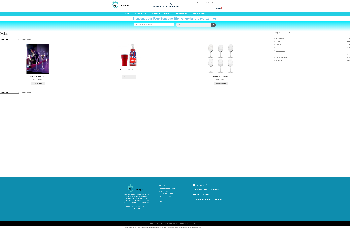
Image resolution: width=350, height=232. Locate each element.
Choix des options (38, 83)
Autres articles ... (281, 38)
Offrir (277, 54)
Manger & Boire (280, 51)
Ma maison (279, 48)
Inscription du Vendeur (202, 199)
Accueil (127, 14)
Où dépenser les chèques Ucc (161, 14)
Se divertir (279, 60)
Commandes (216, 3)
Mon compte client (203, 3)
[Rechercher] (213, 25)
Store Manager (218, 199)
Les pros (278, 45)
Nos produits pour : (140, 14)
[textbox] (154, 24)
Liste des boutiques (181, 14)
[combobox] (154, 24)
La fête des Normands (198, 14)
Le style (278, 41)
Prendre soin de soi (281, 57)
